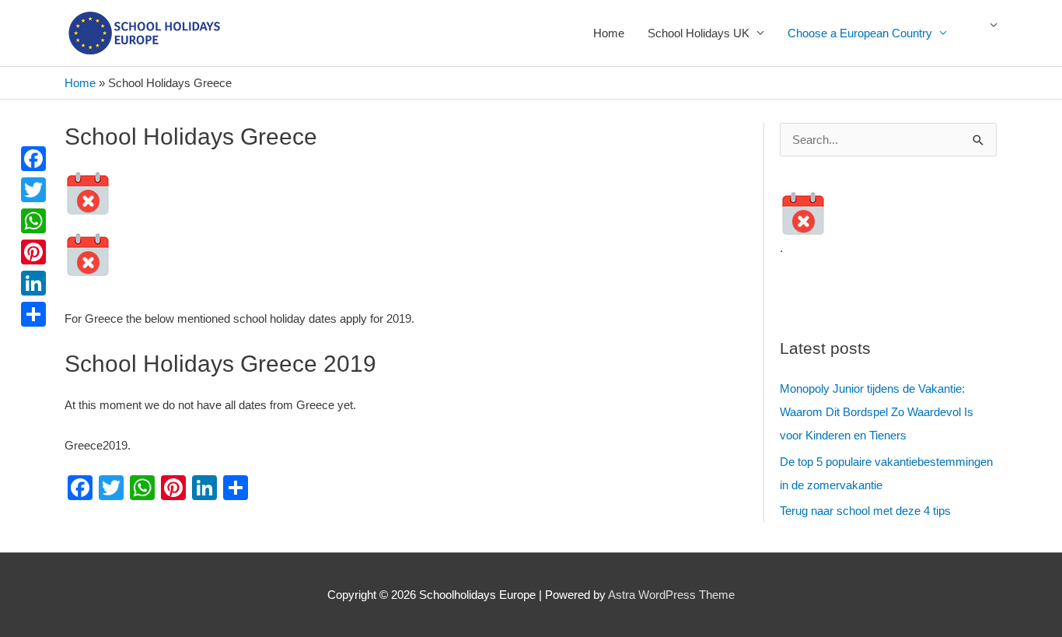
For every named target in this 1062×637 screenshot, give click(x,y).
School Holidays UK (698, 33)
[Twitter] (33, 189)
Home (608, 33)
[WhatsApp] (33, 220)
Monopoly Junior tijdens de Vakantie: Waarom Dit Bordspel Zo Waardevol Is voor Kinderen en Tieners (876, 412)
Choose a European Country (860, 33)
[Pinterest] (33, 252)
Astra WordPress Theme (671, 594)
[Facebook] (33, 158)
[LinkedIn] (33, 283)
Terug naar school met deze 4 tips (865, 510)
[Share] (33, 314)
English (985, 33)
